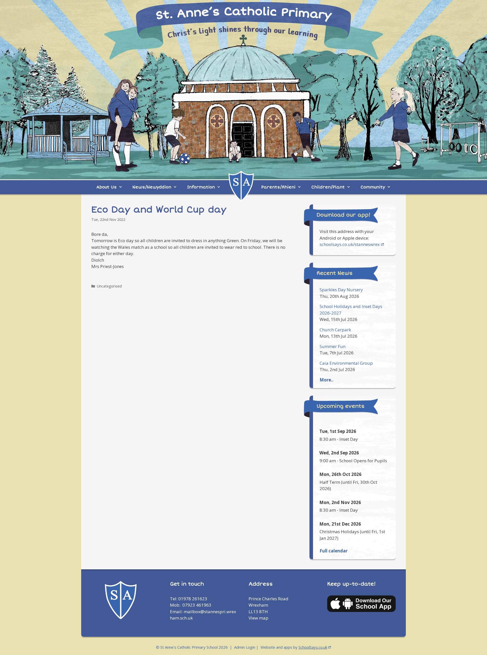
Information (201, 187)
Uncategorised (109, 286)
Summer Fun (332, 346)
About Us (106, 187)
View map (258, 618)
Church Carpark (335, 330)
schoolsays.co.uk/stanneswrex (350, 244)
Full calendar (333, 551)
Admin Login (244, 647)
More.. (327, 380)
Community (373, 187)
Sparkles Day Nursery (341, 290)
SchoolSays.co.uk (313, 647)
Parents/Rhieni (278, 187)
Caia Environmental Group (346, 363)
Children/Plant (328, 187)
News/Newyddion (151, 187)
